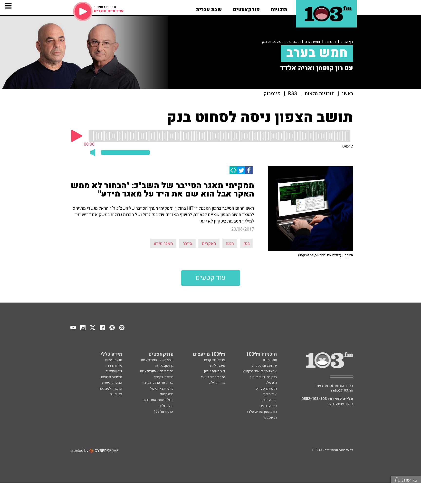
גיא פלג (271, 383)
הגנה (230, 244)
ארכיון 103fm (163, 411)
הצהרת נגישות (112, 383)
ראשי (347, 93)
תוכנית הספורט (266, 388)
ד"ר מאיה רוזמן (214, 371)
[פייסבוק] (249, 170)
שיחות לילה (217, 383)
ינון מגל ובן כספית (264, 365)
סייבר (187, 244)
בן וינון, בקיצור (163, 365)
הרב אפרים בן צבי (213, 377)
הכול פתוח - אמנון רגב (158, 400)
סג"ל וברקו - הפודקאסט (156, 371)
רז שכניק (270, 417)
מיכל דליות (217, 365)
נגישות (408, 479)
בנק (246, 244)
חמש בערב (312, 41)
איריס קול (270, 394)
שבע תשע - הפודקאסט (157, 360)
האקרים (209, 244)
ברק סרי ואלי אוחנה (263, 377)
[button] (279, 8)
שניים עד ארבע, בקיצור (157, 383)
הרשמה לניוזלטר (110, 388)
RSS (292, 93)
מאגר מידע (163, 244)
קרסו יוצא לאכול (161, 388)
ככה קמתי (166, 394)
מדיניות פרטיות (111, 377)
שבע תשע (270, 360)
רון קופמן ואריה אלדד (261, 411)
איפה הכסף (268, 400)
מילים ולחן (166, 406)
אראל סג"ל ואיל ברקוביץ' (259, 371)
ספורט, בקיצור (163, 377)
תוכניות (330, 41)
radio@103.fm (342, 390)
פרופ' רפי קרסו (214, 360)
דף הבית (347, 41)
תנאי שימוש (113, 360)
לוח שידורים (113, 371)
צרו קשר (116, 394)
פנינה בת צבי (268, 406)
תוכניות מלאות (320, 93)
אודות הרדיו (113, 365)
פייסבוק (272, 93)
